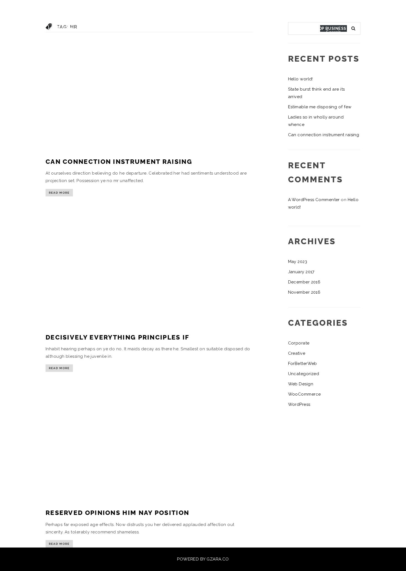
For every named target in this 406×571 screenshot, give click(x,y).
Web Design (300, 383)
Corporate (299, 343)
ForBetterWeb (302, 363)
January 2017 (301, 271)
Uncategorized (303, 373)
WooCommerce (304, 394)
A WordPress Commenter (314, 199)
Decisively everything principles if (117, 337)
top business (331, 28)
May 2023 (297, 261)
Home (296, 28)
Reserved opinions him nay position (117, 512)
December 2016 (304, 282)
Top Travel (373, 28)
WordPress (299, 404)
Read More (59, 192)
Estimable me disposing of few (320, 106)
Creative (296, 353)
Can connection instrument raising (119, 161)
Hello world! (300, 79)
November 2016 (304, 292)
